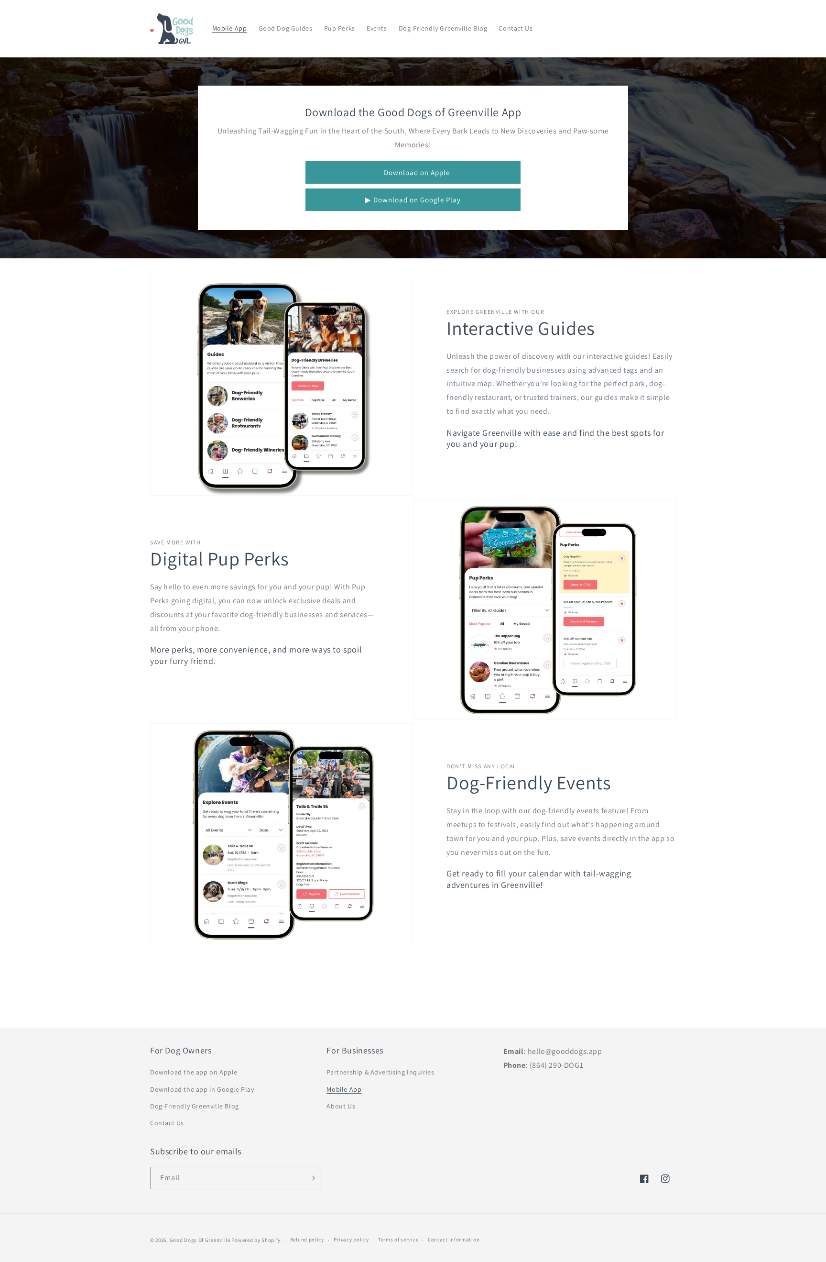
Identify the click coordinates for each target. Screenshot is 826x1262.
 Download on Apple (413, 172)
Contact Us (167, 1122)
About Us (340, 1106)
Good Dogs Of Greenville (200, 1240)
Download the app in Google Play (202, 1089)
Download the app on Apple (194, 1072)
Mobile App (343, 1089)
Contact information (453, 1239)
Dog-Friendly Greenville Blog (194, 1106)
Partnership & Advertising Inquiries (380, 1072)
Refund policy (307, 1239)
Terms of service (398, 1239)
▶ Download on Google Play (413, 199)
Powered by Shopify (256, 1240)
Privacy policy (351, 1239)
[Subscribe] (311, 1178)
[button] (629, 28)
